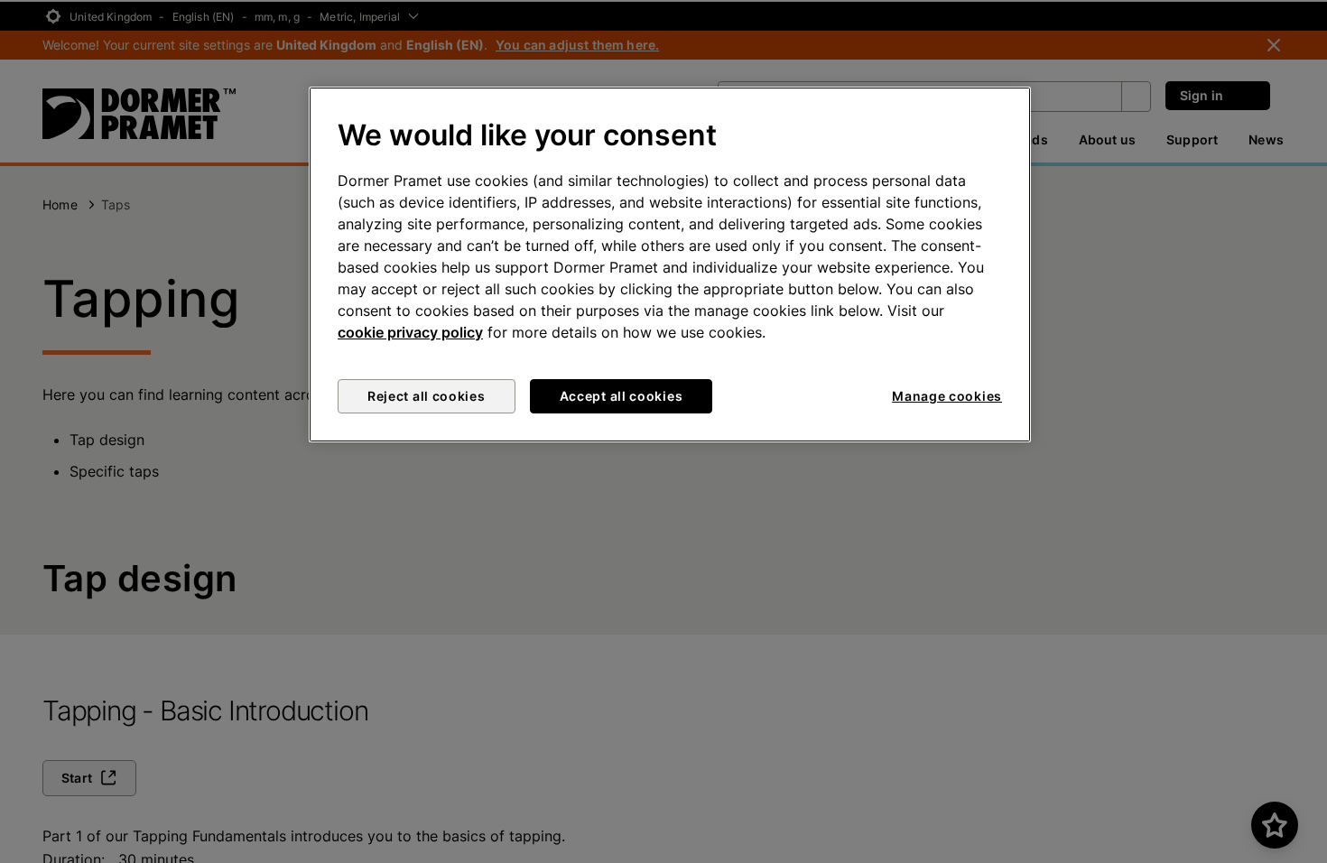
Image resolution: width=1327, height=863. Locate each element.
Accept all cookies (621, 396)
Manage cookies (947, 396)
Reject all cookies (426, 396)
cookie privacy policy (410, 332)
